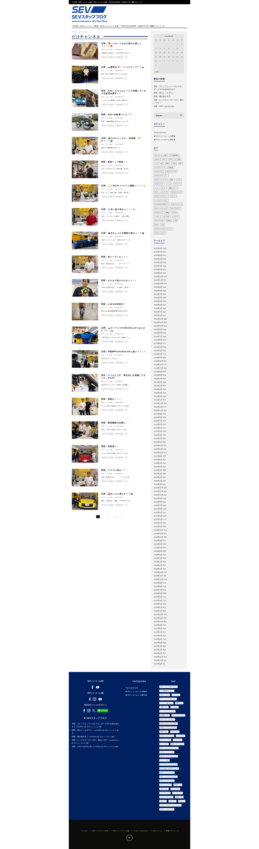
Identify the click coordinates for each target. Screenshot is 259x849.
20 (169, 56)
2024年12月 (158, 319)
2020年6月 (158, 509)
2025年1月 (158, 315)
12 (164, 52)
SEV (164, 159)
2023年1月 (158, 400)
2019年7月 (158, 548)
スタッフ (173, 196)
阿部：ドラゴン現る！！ (113, 470)
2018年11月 (158, 576)
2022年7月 (158, 421)
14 (173, 52)
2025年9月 (158, 287)
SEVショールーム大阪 (100, 2)
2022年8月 (158, 417)
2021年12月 (158, 445)
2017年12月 (158, 614)
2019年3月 (158, 562)
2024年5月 (158, 343)
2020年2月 (158, 523)
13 (168, 52)
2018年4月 (158, 600)
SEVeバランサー (159, 183)
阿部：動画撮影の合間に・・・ (116, 422)
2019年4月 (158, 558)
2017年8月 (158, 628)
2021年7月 (158, 463)
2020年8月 (158, 502)
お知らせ (157, 159)
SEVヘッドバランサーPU (161, 192)
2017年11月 (158, 618)
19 (164, 56)
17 (156, 56)
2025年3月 (158, 308)
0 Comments (119, 57)
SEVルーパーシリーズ (160, 179)
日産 (163, 224)
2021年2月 (158, 481)
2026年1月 (158, 273)
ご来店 (174, 163)
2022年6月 (158, 424)
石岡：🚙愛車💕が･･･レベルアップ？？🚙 (122, 67)
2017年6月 (158, 636)
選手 (180, 163)
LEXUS (175, 212)
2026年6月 (158, 255)
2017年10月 (158, 621)
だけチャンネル (159, 171)
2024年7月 (158, 336)
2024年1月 (158, 357)
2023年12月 (158, 361)
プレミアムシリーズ (160, 167)
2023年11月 (158, 364)
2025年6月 (158, 298)
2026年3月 (158, 266)
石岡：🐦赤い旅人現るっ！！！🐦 (118, 209)
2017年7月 (158, 632)
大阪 (176, 220)
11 (160, 52)
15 (177, 52)
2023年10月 (158, 368)
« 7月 (156, 72)
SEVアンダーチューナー (161, 175)
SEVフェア (177, 183)
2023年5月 (158, 386)
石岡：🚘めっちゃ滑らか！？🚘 (117, 494)
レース (169, 183)
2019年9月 (158, 540)
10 (156, 52)
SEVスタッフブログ (96, 718)
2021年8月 (158, 459)
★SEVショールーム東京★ (107, 57)
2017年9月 (158, 625)
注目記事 (171, 167)
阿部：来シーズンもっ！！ (114, 257)
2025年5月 (158, 301)
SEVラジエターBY (171, 171)
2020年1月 (158, 526)
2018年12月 (158, 572)
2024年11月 (158, 322)
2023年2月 (158, 396)
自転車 (171, 179)
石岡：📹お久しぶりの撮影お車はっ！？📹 (122, 233)
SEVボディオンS (176, 192)
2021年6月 (158, 467)
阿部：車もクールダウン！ (165, 93)
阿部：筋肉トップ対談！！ (114, 162)
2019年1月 (158, 569)
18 (160, 56)
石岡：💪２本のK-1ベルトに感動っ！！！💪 (123, 185)
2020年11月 (158, 491)
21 (173, 56)
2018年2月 (158, 607)
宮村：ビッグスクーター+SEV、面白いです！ (90, 740)
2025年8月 (158, 291)
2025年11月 (158, 280)
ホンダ (163, 188)
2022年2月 (158, 438)
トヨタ (178, 179)
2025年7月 (158, 294)
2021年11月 (158, 449)
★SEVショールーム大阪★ (107, 104)
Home (75, 2)
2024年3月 (158, 350)
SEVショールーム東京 (85, 2)
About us (126, 2)
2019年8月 (158, 544)
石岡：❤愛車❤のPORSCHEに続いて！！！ (123, 351)
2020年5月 (158, 512)
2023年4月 (158, 389)
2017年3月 (158, 646)
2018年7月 (158, 590)
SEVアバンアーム (177, 204)
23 (182, 56)
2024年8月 (158, 333)
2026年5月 (158, 259)
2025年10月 (158, 283)
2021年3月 (158, 477)
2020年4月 (158, 516)
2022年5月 (158, 428)
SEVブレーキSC (159, 220)
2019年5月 (158, 555)
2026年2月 (158, 269)
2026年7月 (158, 252)
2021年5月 (158, 470)
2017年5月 (158, 639)
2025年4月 (158, 305)
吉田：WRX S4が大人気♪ (164, 106)
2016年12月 (158, 657)
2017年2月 (158, 650)
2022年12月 (158, 403)
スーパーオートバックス (161, 200)
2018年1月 (158, 611)
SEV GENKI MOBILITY (162, 204)
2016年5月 (158, 664)
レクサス (157, 216)
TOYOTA (175, 216)
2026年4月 (158, 262)
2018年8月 (158, 586)
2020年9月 (158, 498)
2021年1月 (158, 484)
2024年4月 (158, 347)
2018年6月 (158, 593)
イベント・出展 (159, 163)
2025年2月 (158, 312)
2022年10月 (158, 410)
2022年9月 (158, 414)
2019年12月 (158, 530)
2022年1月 (158, 442)
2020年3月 (158, 519)
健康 (167, 163)
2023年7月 (158, 379)
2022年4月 (158, 431)
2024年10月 (158, 326)
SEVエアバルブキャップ (161, 196)
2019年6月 (158, 551)
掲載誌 (167, 212)
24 (156, 61)
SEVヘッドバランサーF (161, 208)
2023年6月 (158, 382)
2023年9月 (158, 371)
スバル (156, 188)
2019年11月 (158, 533)
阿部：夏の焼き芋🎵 (162, 96)
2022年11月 (158, 407)
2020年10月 (158, 495)
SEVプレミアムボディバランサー (163, 228)
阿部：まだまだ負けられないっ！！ (119, 280)
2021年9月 (158, 456)
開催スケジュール (137, 2)
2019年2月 (158, 565)
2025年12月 (158, 276)
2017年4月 (158, 643)
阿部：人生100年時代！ (113, 304)
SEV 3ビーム (158, 212)
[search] (181, 115)
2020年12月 (158, 488)
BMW (156, 224)
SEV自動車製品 (174, 155)
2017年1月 (158, 653)
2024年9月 (158, 329)
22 (177, 56)
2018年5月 (158, 597)
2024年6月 (158, 340)
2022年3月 (158, 435)
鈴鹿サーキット (173, 188)
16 (115, 516)
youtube (166, 216)
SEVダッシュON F (160, 232)
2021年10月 (158, 453)
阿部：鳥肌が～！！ (111, 399)
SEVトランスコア (175, 208)
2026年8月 (158, 248)
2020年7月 (158, 505)
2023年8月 (158, 375)
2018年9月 (158, 583)
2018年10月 (158, 579)
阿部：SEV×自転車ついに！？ (116, 114)
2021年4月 (158, 474)
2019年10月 (158, 537)
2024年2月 (158, 354)
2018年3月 (158, 604)
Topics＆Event (115, 2)
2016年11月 (158, 660)
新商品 (169, 220)
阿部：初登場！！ (110, 446)
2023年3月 (158, 393)
